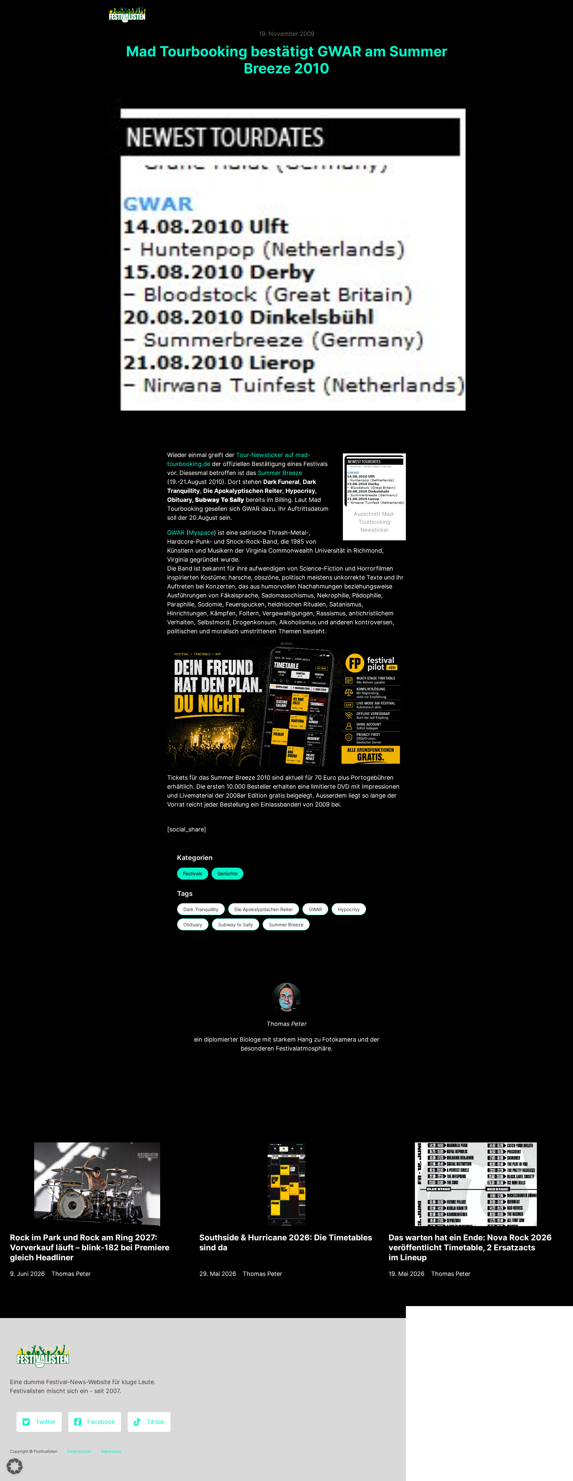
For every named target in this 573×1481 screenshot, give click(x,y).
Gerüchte (227, 873)
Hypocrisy (349, 909)
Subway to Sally (235, 924)
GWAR (176, 532)
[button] (14, 1466)
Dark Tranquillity (201, 909)
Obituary (192, 924)
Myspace (201, 532)
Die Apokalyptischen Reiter (263, 909)
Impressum (111, 1451)
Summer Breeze (279, 472)
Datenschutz (79, 1451)
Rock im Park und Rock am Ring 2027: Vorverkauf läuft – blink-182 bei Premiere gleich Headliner (89, 1247)
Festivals (192, 873)
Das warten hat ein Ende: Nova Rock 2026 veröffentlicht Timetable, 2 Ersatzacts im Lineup (470, 1247)
